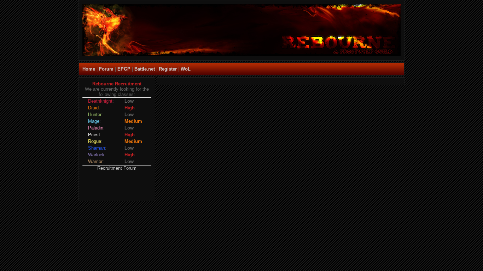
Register (168, 69)
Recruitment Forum (116, 168)
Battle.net (144, 69)
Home (88, 69)
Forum (106, 69)
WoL (186, 69)
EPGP (123, 69)
